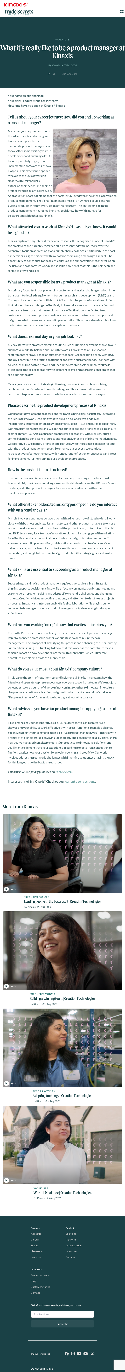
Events (34, 1245)
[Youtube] (85, 1353)
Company (35, 1228)
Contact (35, 1292)
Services (70, 1257)
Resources (36, 1269)
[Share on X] (54, 73)
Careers (35, 1239)
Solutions (71, 1233)
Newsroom (37, 1251)
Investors (36, 1257)
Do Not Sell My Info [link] (42, 1368)
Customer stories (40, 1286)
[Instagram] (73, 1353)
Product (70, 1228)
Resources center (40, 1275)
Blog (33, 1280)
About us (36, 1233)
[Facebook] (67, 1353)
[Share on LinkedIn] (49, 73)
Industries (71, 1251)
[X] (92, 1353)
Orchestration (74, 1245)
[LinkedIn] (79, 1353)
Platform (71, 1239)
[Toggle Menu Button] (122, 4)
